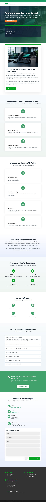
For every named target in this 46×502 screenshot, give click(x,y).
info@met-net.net (15, 412)
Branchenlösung (33, 317)
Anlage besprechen (11, 88)
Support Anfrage (14, 491)
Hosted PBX (13, 317)
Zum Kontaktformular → (10, 33)
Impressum (17, 501)
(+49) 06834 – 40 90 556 (10, 31)
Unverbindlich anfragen (34, 458)
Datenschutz (22, 501)
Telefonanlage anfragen (10, 20)
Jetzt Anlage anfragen (23, 386)
